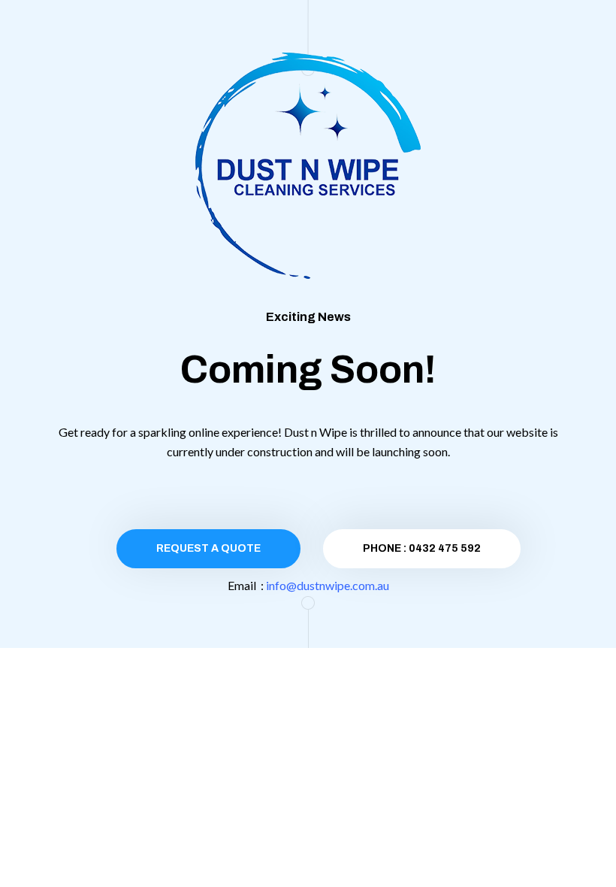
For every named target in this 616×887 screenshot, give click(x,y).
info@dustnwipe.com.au (327, 585)
